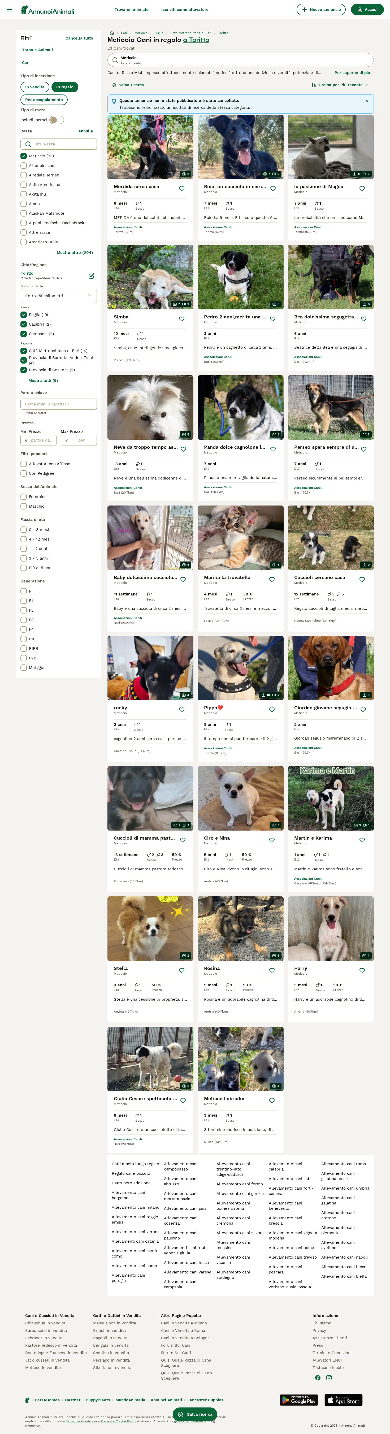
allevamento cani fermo (239, 1184)
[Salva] (181, 188)
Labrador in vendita (43, 1338)
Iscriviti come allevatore (185, 9)
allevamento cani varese (187, 1272)
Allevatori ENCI (327, 1360)
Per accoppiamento (44, 99)
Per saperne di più (352, 72)
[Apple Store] (343, 1400)
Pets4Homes (47, 1400)
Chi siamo (322, 1323)
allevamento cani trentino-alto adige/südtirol (233, 1169)
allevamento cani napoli (344, 1257)
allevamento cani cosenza (180, 1221)
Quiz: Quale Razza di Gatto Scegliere (186, 1376)
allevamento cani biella (344, 1276)
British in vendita (109, 1330)
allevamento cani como (134, 1265)
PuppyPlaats (98, 1400)
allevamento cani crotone (338, 1215)
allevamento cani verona (135, 1231)
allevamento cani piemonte (338, 1230)
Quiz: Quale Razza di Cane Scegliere (186, 1363)
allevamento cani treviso (293, 1257)
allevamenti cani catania (135, 1241)
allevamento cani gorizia (240, 1193)
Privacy (319, 1330)
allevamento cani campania (180, 1284)
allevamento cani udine (291, 1247)
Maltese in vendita (43, 1367)
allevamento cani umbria (345, 1188)
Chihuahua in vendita (45, 1323)
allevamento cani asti (289, 1178)
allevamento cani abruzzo (180, 1181)
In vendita (35, 87)
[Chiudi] (367, 101)
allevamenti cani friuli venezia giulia (185, 1250)
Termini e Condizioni (332, 1352)
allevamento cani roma (343, 1163)
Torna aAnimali (37, 49)
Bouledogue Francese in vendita (56, 1352)
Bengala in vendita (110, 1345)
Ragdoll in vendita (110, 1338)
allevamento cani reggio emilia (135, 1220)
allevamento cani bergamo (128, 1195)
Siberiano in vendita (112, 1367)
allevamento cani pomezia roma (233, 1206)
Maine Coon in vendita (114, 1323)
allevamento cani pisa (185, 1208)
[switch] (56, 120)
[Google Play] (299, 1400)
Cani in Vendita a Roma (183, 1330)
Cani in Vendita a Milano (184, 1323)
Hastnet (72, 1400)
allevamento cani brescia (285, 1221)
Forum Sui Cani (175, 1345)
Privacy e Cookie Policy (118, 1421)
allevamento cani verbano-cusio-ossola (290, 1284)
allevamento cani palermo (180, 1235)
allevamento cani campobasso (180, 1166)
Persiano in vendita (111, 1360)
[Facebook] (318, 1377)
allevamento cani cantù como (134, 1254)
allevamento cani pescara (285, 1269)
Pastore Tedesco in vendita (51, 1345)
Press (318, 1345)
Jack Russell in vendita (47, 1360)
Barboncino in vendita (46, 1330)
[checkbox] (23, 156)
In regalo (64, 87)
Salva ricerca (131, 85)
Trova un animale (132, 9)
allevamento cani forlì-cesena (291, 1191)
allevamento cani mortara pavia (180, 1196)
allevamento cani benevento (285, 1206)
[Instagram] (329, 1377)
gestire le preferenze (189, 1421)
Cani (26, 62)
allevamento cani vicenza (233, 1260)
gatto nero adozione (131, 1183)
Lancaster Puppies (205, 1400)
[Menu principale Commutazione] (9, 9)
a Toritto (196, 40)
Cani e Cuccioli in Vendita (50, 1315)
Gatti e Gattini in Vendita (117, 1315)
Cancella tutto (79, 38)
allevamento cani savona (240, 1232)
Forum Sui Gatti (176, 1352)
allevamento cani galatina (338, 1200)
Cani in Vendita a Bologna (185, 1338)
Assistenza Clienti (330, 1338)
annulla (86, 131)
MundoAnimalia (130, 1400)
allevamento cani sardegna (233, 1275)
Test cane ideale (328, 1367)
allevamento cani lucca (186, 1262)
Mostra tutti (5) (43, 380)
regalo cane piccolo (131, 1173)
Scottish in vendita (111, 1352)
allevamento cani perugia (128, 1278)
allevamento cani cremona (233, 1221)
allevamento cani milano (135, 1207)
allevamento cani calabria (285, 1166)
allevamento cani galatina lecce (338, 1176)
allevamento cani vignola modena (293, 1235)
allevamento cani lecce (343, 1266)
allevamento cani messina (233, 1245)
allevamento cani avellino (338, 1245)
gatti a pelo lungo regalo (135, 1163)
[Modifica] (91, 276)
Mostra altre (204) (75, 252)
